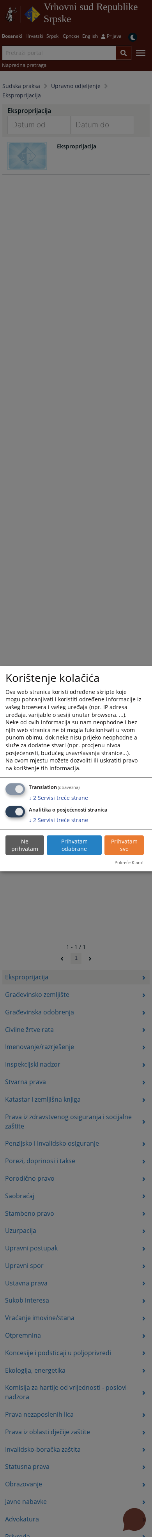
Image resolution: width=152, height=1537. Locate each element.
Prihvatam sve (124, 845)
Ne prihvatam (24, 845)
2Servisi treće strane (58, 797)
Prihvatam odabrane (74, 845)
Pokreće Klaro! (129, 863)
